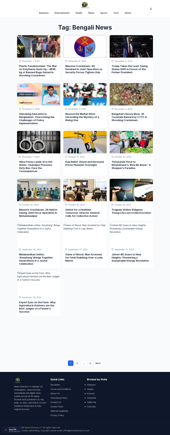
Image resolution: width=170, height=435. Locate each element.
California (91, 402)
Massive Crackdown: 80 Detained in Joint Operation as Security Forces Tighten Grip (83, 69)
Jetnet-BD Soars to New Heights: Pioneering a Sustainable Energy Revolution (130, 257)
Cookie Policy (57, 406)
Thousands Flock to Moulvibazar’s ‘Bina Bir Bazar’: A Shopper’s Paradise (131, 165)
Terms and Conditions (61, 389)
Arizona (90, 393)
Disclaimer (55, 385)
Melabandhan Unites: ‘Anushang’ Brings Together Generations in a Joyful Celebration (36, 259)
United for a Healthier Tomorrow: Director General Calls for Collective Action (82, 212)
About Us (55, 393)
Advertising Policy (59, 398)
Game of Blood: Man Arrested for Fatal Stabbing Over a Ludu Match (84, 257)
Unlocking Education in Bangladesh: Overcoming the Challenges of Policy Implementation (36, 118)
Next (98, 363)
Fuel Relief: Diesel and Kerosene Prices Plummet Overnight (84, 163)
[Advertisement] (85, 335)
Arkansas (91, 398)
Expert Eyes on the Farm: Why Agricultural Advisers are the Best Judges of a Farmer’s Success (37, 307)
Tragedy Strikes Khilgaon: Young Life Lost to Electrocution (131, 211)
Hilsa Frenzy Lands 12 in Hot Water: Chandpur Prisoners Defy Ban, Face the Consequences (36, 166)
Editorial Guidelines (59, 411)
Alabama (91, 385)
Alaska (90, 389)
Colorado (91, 406)
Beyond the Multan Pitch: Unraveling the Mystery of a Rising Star (82, 117)
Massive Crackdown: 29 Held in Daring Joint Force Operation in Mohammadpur (38, 212)
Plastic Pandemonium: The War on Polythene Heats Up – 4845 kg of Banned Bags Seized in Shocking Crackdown (38, 71)
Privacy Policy (57, 415)
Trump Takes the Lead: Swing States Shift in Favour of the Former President (130, 69)
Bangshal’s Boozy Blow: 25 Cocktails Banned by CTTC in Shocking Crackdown (129, 117)
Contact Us (56, 402)
